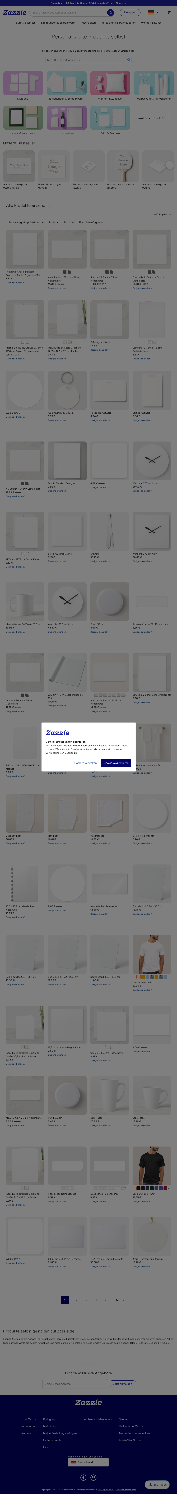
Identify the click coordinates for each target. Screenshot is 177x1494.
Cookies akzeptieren (116, 763)
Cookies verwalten (85, 763)
